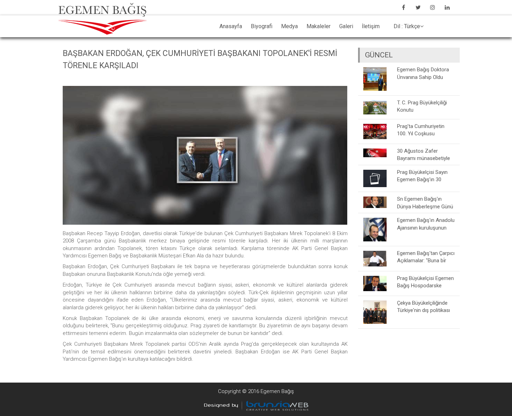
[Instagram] (432, 7)
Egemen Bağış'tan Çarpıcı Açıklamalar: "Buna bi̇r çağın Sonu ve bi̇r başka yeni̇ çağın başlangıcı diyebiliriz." (426, 257)
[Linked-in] (447, 7)
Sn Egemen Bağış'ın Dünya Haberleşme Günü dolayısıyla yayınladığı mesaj (425, 202)
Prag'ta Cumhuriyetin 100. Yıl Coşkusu (420, 130)
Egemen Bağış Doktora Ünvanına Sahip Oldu (423, 73)
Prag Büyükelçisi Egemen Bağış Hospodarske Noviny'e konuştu (425, 282)
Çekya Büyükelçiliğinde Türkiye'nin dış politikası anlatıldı (423, 306)
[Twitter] (418, 7)
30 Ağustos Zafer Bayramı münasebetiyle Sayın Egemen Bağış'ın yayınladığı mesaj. (423, 154)
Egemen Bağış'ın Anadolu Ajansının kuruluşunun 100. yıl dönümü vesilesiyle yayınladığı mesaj (426, 224)
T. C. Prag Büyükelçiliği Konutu (422, 106)
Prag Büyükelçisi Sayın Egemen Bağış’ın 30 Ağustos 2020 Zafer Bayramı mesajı (422, 176)
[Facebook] (403, 7)
